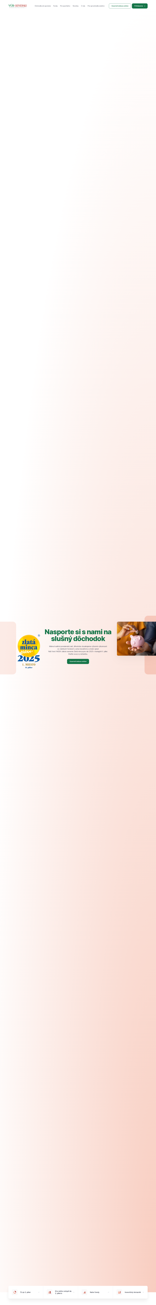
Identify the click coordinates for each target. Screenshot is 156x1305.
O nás (83, 6)
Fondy (55, 6)
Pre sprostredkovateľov (96, 6)
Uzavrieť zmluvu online (120, 6)
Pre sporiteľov (65, 6)
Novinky (76, 6)
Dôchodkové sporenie (43, 6)
